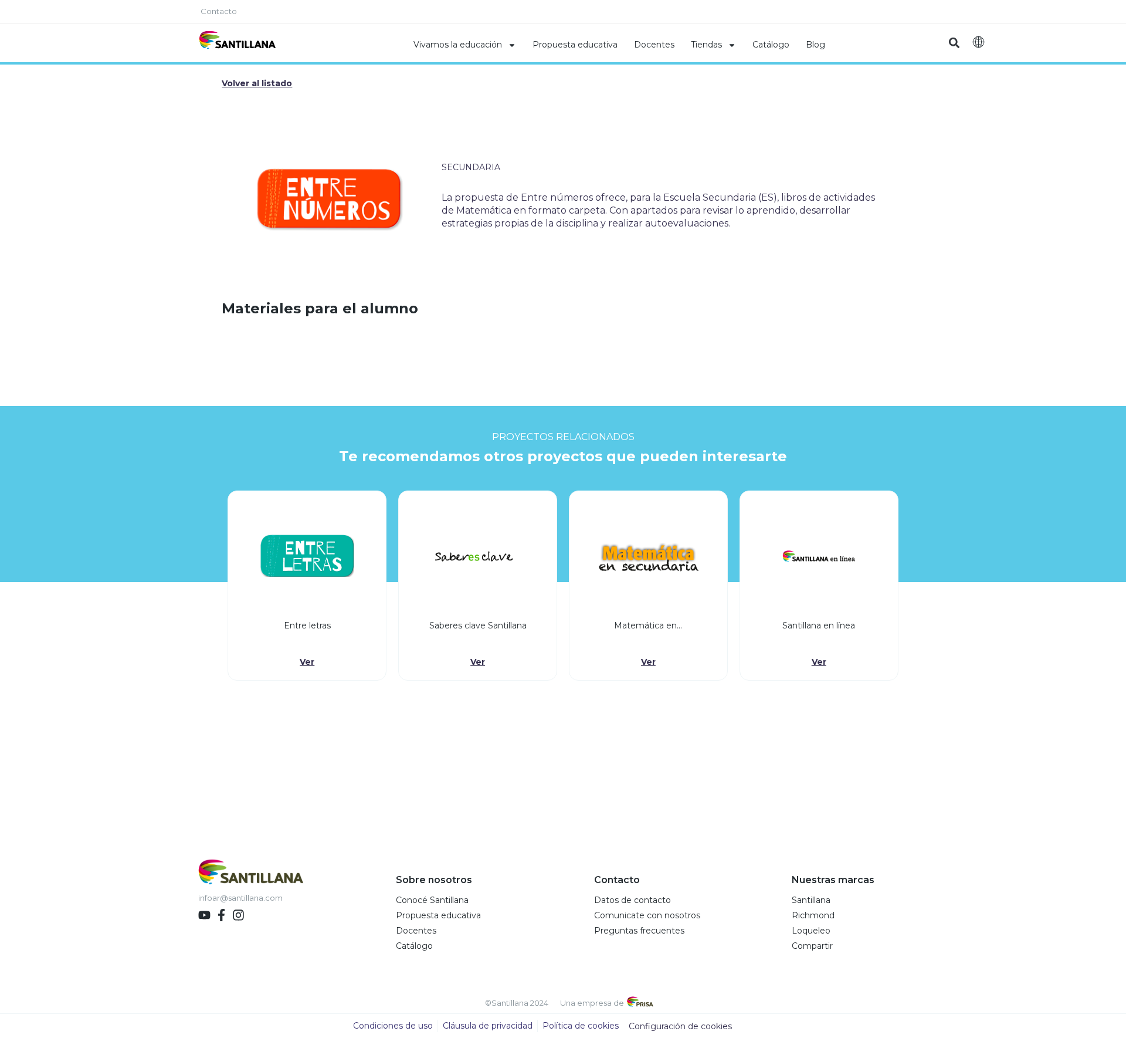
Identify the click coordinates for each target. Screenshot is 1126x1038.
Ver (307, 662)
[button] (954, 43)
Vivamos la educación (457, 44)
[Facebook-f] (221, 915)
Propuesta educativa (575, 44)
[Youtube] (204, 915)
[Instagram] (238, 915)
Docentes (654, 44)
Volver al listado (257, 83)
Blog (815, 44)
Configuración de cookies (680, 1026)
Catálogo (770, 44)
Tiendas (706, 44)
